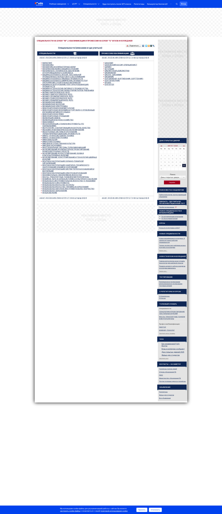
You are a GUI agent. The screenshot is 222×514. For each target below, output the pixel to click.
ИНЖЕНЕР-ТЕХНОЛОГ (167, 330)
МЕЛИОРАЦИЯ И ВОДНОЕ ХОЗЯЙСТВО (57, 120)
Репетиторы (139, 4)
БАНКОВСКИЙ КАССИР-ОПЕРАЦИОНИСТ (121, 65)
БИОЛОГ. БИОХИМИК (113, 75)
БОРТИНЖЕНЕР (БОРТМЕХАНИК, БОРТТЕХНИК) (124, 79)
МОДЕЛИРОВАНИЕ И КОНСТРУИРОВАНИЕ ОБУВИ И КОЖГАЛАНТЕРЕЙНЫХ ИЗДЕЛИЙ (63, 154)
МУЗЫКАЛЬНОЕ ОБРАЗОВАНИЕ (54, 191)
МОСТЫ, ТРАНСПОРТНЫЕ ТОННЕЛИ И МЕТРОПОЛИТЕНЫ (65, 177)
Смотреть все (163, 358)
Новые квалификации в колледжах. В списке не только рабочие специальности (172, 240)
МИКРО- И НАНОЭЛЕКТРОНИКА (55, 138)
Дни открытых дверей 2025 (173, 352)
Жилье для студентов (171, 355)
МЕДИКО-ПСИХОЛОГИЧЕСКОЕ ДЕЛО (57, 98)
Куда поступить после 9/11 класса (117, 4)
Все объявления (165, 398)
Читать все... (163, 250)
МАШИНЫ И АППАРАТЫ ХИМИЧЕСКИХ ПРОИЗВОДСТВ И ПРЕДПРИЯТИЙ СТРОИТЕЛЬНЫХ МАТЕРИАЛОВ (64, 82)
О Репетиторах (164, 296)
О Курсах (162, 298)
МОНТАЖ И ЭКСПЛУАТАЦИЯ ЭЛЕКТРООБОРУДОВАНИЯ (64, 173)
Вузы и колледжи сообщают (173, 349)
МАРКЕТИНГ (47, 63)
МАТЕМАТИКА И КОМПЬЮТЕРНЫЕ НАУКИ (59, 67)
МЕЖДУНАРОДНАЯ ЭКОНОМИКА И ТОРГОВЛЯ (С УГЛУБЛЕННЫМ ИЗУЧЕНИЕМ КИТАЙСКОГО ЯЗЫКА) (68, 111)
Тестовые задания (165, 286)
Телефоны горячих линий (168, 369)
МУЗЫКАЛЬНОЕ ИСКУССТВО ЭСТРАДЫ (58, 185)
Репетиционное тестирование (169, 282)
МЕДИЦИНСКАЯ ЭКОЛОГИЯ (53, 104)
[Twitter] (146, 45)
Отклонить (155, 510)
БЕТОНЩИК (109, 69)
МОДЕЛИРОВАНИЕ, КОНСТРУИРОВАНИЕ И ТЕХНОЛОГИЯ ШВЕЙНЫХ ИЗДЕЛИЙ (69, 158)
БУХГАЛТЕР (109, 84)
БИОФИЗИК (109, 77)
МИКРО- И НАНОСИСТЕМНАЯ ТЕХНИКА (58, 136)
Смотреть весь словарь (167, 333)
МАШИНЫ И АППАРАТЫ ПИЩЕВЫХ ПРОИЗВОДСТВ (62, 79)
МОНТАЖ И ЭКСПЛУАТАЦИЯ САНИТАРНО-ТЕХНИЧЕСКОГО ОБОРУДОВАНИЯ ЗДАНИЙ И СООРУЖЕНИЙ (65, 166)
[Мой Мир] (151, 45)
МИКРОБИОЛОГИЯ (49, 140)
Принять (141, 510)
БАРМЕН (108, 67)
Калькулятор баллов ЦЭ (157, 4)
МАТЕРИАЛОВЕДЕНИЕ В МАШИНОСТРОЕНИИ (60, 69)
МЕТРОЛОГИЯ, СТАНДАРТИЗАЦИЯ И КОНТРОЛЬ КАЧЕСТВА (66, 128)
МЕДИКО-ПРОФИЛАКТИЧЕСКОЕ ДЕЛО (57, 96)
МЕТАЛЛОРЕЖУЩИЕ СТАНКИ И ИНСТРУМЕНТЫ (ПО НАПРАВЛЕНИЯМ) (63, 125)
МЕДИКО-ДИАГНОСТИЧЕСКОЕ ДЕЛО (57, 94)
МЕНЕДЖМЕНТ (48, 122)
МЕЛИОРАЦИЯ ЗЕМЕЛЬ (51, 118)
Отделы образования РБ (167, 372)
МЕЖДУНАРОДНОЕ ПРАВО (53, 114)
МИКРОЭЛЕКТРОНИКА (51, 141)
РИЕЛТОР (162, 327)
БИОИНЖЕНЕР (110, 73)
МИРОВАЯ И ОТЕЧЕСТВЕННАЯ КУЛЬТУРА (58, 143)
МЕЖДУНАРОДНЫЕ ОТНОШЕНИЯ (55, 116)
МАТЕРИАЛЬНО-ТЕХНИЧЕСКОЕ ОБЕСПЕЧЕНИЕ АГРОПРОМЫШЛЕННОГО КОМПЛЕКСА (60, 72)
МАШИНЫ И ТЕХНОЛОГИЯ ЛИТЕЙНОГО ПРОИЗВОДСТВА (65, 88)
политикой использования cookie (114, 511)
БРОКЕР (108, 83)
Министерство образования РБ (170, 378)
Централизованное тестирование (170, 284)
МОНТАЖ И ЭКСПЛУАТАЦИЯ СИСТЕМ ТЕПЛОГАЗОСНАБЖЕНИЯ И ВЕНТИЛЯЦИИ (68, 170)
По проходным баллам (169, 218)
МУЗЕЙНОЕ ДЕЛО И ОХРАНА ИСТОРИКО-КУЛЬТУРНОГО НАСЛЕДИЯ (69, 179)
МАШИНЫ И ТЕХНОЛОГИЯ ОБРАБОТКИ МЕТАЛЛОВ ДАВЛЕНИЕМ (68, 90)
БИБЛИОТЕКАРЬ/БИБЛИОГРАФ (117, 71)
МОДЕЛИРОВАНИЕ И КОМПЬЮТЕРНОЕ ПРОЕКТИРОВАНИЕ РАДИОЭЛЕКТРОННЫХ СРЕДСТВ (65, 150)
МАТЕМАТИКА (48, 65)
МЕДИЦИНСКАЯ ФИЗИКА (52, 102)
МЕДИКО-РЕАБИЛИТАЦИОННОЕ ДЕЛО (57, 100)
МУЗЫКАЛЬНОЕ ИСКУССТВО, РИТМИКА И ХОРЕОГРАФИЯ (65, 187)
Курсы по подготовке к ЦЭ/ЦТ (169, 228)
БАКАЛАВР (109, 63)
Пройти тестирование (166, 207)
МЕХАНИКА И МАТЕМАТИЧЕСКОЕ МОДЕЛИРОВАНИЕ (63, 130)
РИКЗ (161, 375)
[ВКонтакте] (143, 45)
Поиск (172, 174)
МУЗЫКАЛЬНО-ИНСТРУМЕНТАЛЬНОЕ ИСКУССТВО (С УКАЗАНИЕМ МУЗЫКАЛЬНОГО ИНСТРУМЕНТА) (68, 182)
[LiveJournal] (153, 45)
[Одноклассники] (149, 45)
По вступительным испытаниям (172, 216)
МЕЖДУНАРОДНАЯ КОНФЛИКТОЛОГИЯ (58, 108)
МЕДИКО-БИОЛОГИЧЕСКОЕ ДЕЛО (56, 92)
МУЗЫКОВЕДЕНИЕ (49, 193)
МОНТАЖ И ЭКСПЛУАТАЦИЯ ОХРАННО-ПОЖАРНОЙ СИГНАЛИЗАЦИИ (62, 162)
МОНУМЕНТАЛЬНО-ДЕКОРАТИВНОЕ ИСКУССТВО (62, 175)
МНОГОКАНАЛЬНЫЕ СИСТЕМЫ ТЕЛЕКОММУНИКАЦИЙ (64, 147)
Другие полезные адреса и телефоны (172, 381)
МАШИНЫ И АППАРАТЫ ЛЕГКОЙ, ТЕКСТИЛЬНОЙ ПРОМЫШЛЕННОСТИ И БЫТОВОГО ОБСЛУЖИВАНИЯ (63, 76)
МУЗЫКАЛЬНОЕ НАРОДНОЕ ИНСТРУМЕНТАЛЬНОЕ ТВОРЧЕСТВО (68, 189)
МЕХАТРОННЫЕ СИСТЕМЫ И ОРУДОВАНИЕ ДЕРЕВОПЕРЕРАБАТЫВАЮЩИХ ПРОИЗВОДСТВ (61, 133)
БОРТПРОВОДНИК (112, 81)
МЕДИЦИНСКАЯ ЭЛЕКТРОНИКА (55, 106)
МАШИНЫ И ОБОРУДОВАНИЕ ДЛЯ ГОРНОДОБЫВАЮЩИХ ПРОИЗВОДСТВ (65, 85)
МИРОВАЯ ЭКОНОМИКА (51, 145)
